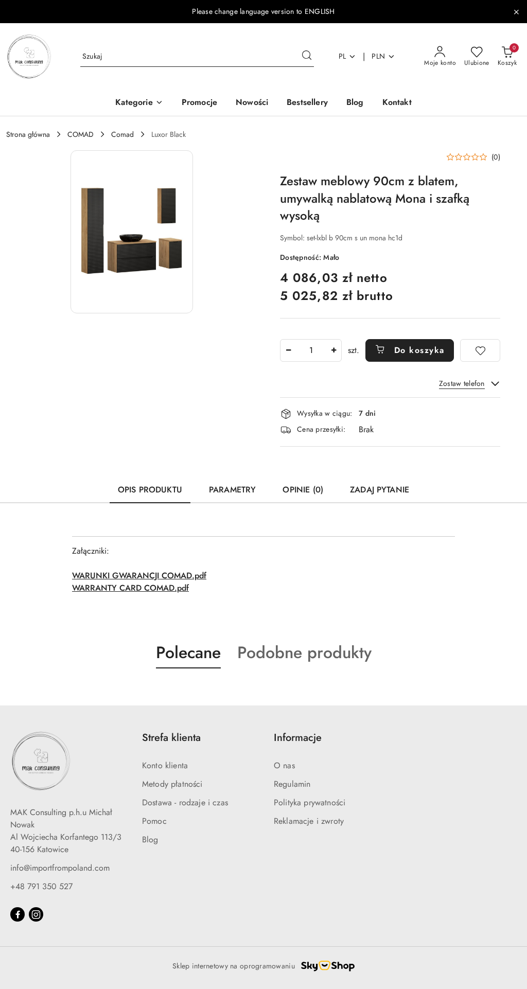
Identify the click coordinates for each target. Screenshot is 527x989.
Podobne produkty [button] (304, 652)
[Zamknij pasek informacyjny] (516, 11)
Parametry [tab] (232, 490)
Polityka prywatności (309, 802)
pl (342, 56)
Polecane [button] (188, 652)
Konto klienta (165, 765)
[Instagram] (36, 914)
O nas (284, 765)
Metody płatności (172, 784)
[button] (139, 103)
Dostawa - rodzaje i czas (185, 802)
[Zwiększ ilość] (333, 350)
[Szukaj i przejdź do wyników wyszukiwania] (307, 56)
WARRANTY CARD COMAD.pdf (130, 588)
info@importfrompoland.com (60, 868)
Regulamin (292, 784)
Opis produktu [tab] (150, 490)
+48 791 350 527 (41, 886)
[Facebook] (17, 914)
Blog (150, 839)
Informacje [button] (298, 737)
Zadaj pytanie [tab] (379, 490)
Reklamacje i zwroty (309, 821)
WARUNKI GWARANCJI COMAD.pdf (139, 575)
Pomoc (154, 821)
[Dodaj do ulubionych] (480, 350)
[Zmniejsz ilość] (288, 350)
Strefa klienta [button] (171, 737)
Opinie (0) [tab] (303, 490)
